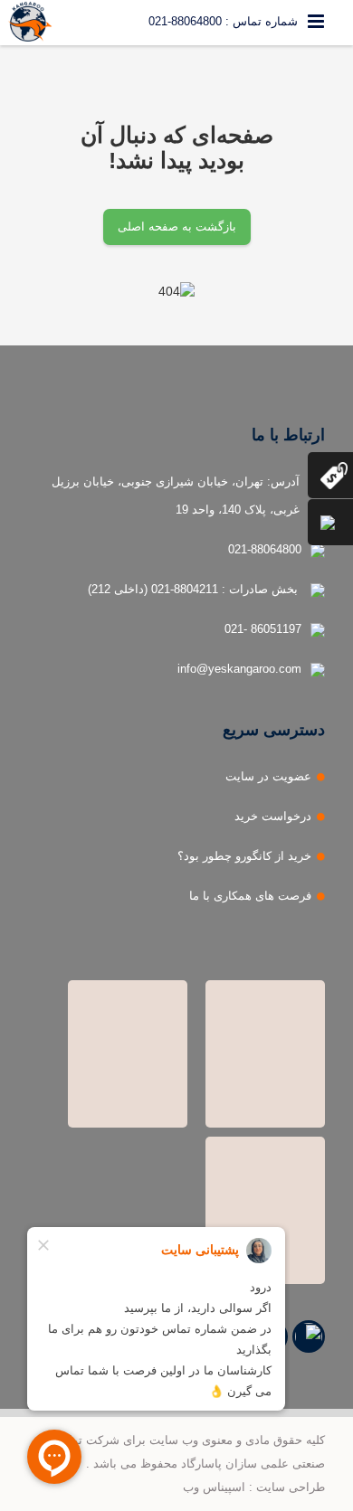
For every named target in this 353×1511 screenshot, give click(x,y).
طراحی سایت (290, 1487)
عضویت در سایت (268, 776)
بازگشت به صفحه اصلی (177, 226)
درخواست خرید (272, 816)
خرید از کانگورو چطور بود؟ (244, 856)
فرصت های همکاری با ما (250, 895)
